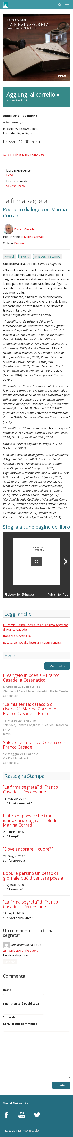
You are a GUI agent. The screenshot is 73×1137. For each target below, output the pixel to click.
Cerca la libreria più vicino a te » (24, 154)
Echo (9, 175)
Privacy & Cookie (30, 1130)
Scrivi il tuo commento (20, 1024)
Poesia (19, 243)
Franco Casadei (24, 229)
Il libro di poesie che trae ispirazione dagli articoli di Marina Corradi (29, 820)
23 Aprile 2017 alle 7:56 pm (22, 950)
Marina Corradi (34, 237)
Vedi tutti (57, 666)
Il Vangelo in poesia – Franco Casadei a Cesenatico (31, 677)
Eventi (24, 256)
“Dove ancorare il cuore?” (28, 849)
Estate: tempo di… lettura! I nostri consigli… (33, 642)
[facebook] (6, 1115)
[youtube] (21, 1115)
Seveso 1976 (15, 186)
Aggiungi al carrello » (32, 96)
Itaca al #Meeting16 (17, 636)
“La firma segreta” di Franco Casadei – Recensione (30, 789)
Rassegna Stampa (47, 256)
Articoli (9, 256)
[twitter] (37, 1115)
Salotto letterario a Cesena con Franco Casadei (34, 745)
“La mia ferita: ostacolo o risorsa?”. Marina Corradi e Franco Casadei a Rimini (29, 708)
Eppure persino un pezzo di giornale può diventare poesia (33, 875)
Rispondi (10, 962)
